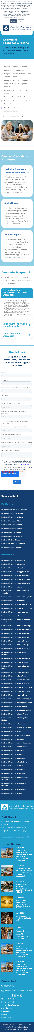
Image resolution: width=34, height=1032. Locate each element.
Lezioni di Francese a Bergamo (13, 773)
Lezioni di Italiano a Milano (11, 528)
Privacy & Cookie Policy (20, 1027)
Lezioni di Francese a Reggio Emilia (15, 572)
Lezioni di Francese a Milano (12, 517)
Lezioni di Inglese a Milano (11, 521)
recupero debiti (7, 1002)
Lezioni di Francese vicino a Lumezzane (16, 687)
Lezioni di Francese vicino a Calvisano (16, 672)
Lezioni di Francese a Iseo (11, 731)
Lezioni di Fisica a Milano (10, 540)
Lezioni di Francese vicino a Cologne (15, 645)
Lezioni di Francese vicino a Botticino (15, 583)
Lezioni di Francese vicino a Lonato (15, 612)
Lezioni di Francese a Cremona (13, 564)
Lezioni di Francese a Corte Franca (14, 714)
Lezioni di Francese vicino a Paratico (15, 649)
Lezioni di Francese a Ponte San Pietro (16, 735)
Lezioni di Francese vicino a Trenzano (15, 641)
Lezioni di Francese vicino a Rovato (15, 684)
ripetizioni (5, 1011)
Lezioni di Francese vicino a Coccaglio (16, 699)
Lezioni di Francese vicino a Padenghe (16, 604)
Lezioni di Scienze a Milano (11, 525)
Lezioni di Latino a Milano (11, 547)
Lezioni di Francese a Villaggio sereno (16, 743)
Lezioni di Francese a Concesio (13, 601)
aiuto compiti (6, 1008)
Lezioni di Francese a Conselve (13, 560)
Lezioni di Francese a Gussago (13, 758)
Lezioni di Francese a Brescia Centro (15, 680)
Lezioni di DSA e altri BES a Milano (14, 509)
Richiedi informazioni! (13, 117)
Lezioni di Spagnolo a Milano (12, 513)
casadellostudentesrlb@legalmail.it (15, 837)
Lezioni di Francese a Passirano (13, 724)
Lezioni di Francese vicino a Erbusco (15, 695)
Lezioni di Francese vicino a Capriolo (15, 691)
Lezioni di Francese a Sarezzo (12, 750)
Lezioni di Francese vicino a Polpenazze (16, 608)
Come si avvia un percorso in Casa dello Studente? (15, 292)
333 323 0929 (9, 986)
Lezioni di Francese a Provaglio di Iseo (16, 728)
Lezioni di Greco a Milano (11, 532)
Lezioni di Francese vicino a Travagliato (16, 597)
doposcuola (6, 1017)
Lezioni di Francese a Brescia (12, 739)
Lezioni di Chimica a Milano (11, 536)
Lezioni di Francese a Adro (11, 793)
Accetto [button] (13, 21)
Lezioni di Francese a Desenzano (14, 789)
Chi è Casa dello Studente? (12, 334)
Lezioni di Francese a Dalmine (13, 770)
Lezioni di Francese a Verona (12, 766)
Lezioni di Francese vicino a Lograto (15, 637)
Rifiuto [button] (21, 21)
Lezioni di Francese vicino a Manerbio (15, 658)
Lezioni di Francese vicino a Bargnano (16, 629)
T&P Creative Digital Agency (20, 1029)
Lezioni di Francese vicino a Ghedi (14, 662)
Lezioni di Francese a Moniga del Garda (16, 703)
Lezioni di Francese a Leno (11, 587)
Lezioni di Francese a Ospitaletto (14, 762)
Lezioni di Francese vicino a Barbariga (16, 626)
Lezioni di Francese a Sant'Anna (13, 676)
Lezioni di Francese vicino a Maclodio (15, 633)
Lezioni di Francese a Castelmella (14, 747)
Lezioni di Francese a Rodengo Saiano (16, 710)
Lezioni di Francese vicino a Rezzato (15, 575)
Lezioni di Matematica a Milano (13, 544)
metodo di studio (8, 999)
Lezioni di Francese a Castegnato (14, 706)
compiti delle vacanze (10, 1005)
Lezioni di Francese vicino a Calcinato (15, 579)
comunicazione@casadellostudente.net (18, 990)
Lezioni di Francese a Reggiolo (13, 568)
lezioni (4, 1014)
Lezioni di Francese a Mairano (12, 616)
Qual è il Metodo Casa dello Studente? (15, 324)
